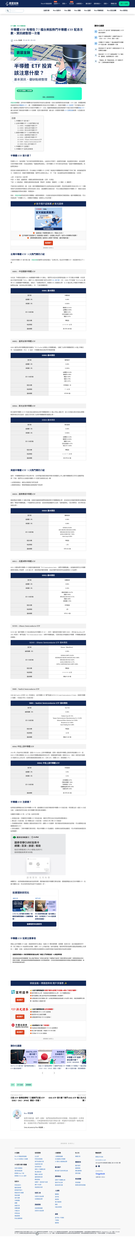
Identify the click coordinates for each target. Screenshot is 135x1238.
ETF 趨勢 (13, 26)
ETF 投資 (20, 1084)
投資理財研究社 (20, 892)
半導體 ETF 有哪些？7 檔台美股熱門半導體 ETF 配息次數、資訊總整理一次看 (110, 43)
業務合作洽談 (99, 1156)
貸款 (63, 3)
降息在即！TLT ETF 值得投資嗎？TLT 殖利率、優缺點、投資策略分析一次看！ (110, 55)
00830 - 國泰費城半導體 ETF (28, 135)
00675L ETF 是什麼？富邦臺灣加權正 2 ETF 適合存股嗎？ (111, 31)
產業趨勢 (28, 1084)
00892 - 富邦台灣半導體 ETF (28, 128)
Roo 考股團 (19, 40)
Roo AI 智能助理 (46, 3)
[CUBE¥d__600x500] (38, 857)
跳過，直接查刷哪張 (48, 97)
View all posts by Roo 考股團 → (34, 1127)
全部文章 (46, 10)
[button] (15, 898)
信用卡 (56, 3)
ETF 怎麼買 (69, 105)
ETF (12, 1084)
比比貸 (71, 3)
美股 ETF (81, 108)
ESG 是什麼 (56, 280)
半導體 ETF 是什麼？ (23, 121)
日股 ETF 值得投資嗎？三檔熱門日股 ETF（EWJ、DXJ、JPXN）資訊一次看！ (110, 37)
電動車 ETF (23, 105)
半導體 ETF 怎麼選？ (23, 146)
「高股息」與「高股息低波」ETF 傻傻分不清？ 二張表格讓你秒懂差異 (110, 61)
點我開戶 (48, 243)
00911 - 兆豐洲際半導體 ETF (28, 137)
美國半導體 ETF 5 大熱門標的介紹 (27, 132)
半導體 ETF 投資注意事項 (24, 149)
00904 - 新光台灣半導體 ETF (28, 130)
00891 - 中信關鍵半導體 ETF (28, 125)
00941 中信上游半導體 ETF (28, 144)
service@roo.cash (100, 1160)
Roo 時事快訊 (21, 26)
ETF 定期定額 (68, 110)
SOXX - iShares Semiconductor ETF (31, 139)
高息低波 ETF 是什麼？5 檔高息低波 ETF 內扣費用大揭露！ (111, 49)
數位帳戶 (89, 3)
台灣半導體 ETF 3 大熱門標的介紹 (27, 123)
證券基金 (97, 3)
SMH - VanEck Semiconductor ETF (30, 142)
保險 (105, 3)
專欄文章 (114, 3)
